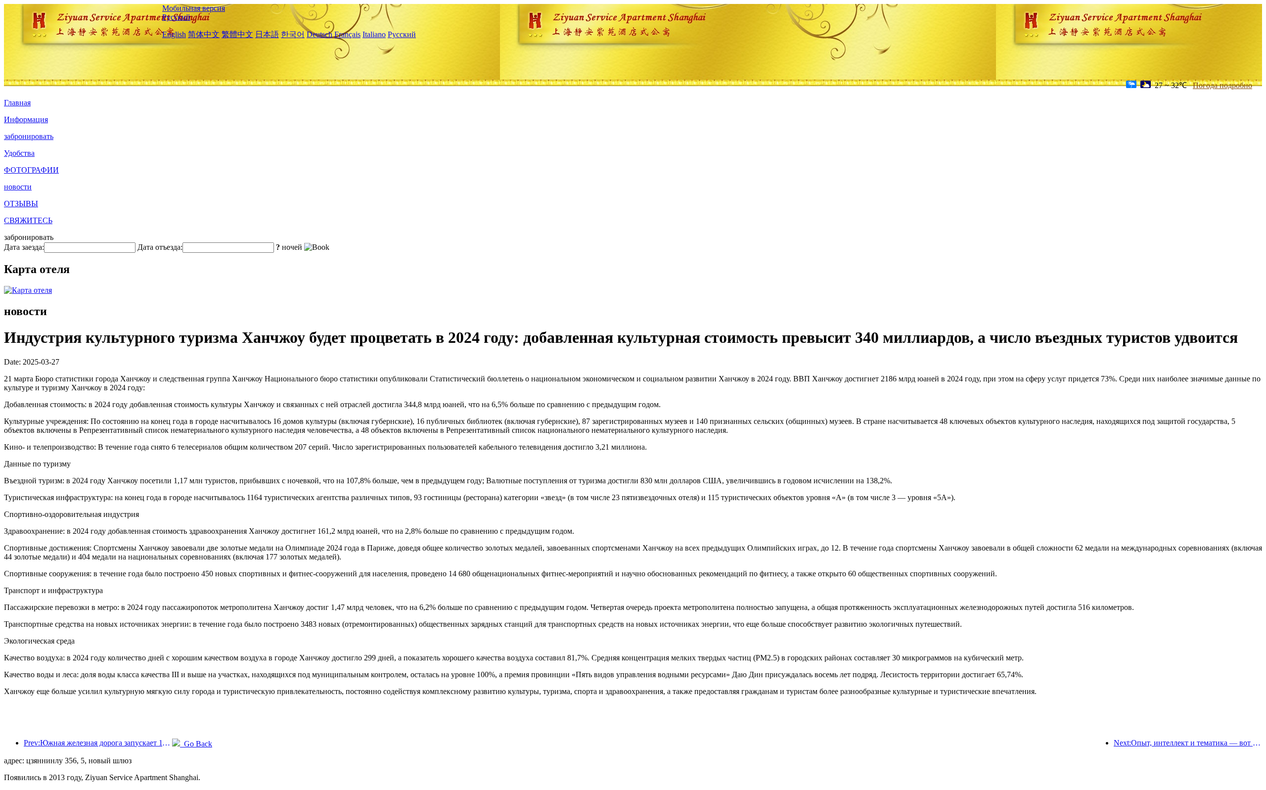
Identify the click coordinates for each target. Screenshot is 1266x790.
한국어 (293, 34)
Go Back (196, 744)
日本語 (267, 34)
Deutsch (319, 34)
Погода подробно (1222, 85)
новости (18, 187)
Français (347, 34)
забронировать (28, 136)
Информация (26, 119)
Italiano (374, 34)
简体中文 (204, 34)
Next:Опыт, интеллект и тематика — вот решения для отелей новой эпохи (1188, 743)
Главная (17, 102)
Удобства (19, 153)
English (174, 34)
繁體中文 (237, 34)
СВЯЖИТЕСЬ (28, 220)
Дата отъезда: (159, 247)
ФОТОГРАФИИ (31, 170)
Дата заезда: (24, 247)
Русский (176, 17)
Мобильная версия (193, 8)
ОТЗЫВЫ (21, 203)
